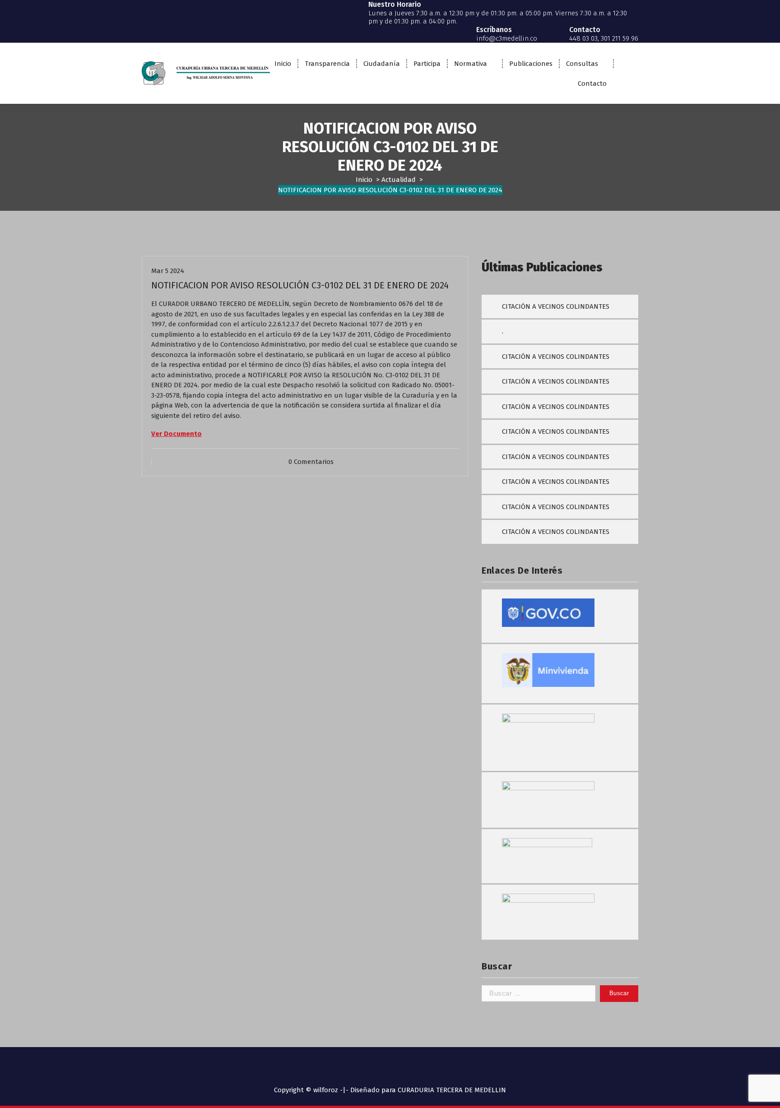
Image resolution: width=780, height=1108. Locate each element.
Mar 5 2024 (167, 271)
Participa (427, 64)
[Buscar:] (538, 993)
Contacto (592, 83)
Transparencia (327, 64)
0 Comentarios (311, 462)
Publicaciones (530, 64)
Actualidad (398, 180)
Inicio (282, 64)
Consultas (582, 64)
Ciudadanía (381, 64)
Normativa (470, 64)
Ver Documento (176, 434)
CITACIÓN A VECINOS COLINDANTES (555, 306)
